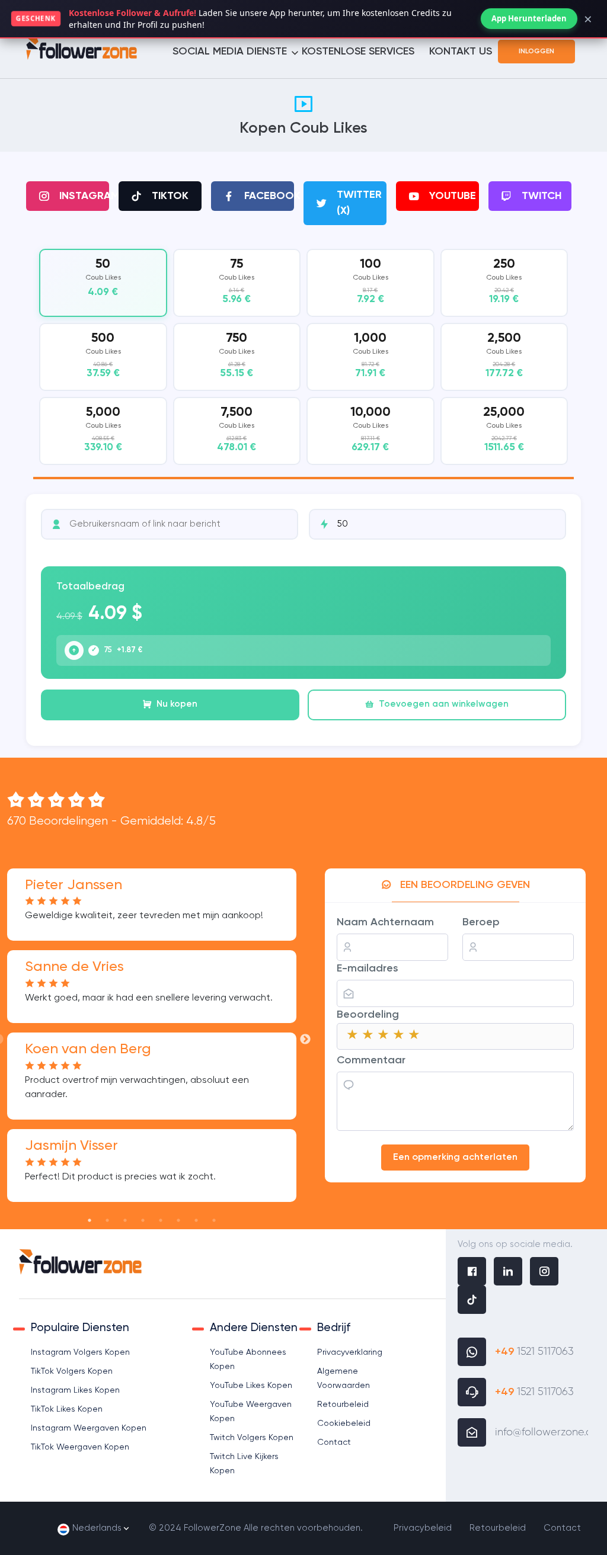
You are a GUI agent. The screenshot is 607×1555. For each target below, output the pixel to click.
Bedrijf (333, 1327)
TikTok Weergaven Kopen (80, 1447)
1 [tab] (89, 1220)
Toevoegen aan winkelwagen (444, 704)
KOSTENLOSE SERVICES (358, 51)
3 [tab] (125, 1220)
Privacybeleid (423, 1528)
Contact (334, 1442)
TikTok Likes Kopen (67, 1409)
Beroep (481, 922)
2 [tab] (107, 1220)
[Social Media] (472, 1273)
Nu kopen (176, 704)
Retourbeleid (343, 1404)
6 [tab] (178, 1220)
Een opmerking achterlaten (455, 1157)
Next (305, 1040)
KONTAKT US (460, 51)
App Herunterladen (529, 18)
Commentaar (371, 1060)
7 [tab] (196, 1220)
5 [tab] (161, 1220)
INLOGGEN (536, 51)
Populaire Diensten (80, 1327)
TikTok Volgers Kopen (72, 1371)
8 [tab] (214, 1220)
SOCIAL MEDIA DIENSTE (229, 51)
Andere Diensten (254, 1327)
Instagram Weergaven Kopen (88, 1428)
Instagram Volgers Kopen (80, 1352)
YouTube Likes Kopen (251, 1385)
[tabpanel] (303, 364)
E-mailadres (367, 968)
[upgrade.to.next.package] (74, 650)
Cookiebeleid (343, 1423)
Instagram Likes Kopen (75, 1390)
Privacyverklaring (349, 1352)
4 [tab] (143, 1220)
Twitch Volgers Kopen (251, 1438)
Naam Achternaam (385, 922)
